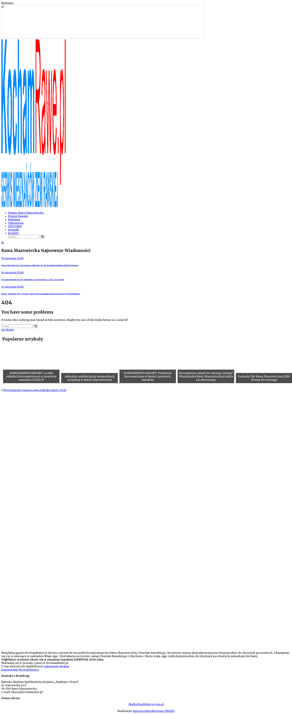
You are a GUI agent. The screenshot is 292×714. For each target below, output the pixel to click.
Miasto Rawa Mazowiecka (25, 212)
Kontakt (13, 229)
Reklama (14, 219)
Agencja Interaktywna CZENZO (154, 711)
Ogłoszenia (15, 223)
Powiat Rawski (18, 216)
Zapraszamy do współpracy (20, 669)
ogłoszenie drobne (56, 666)
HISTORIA (15, 226)
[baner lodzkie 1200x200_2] (102, 37)
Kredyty (13, 233)
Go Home (7, 329)
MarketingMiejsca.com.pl (146, 704)
